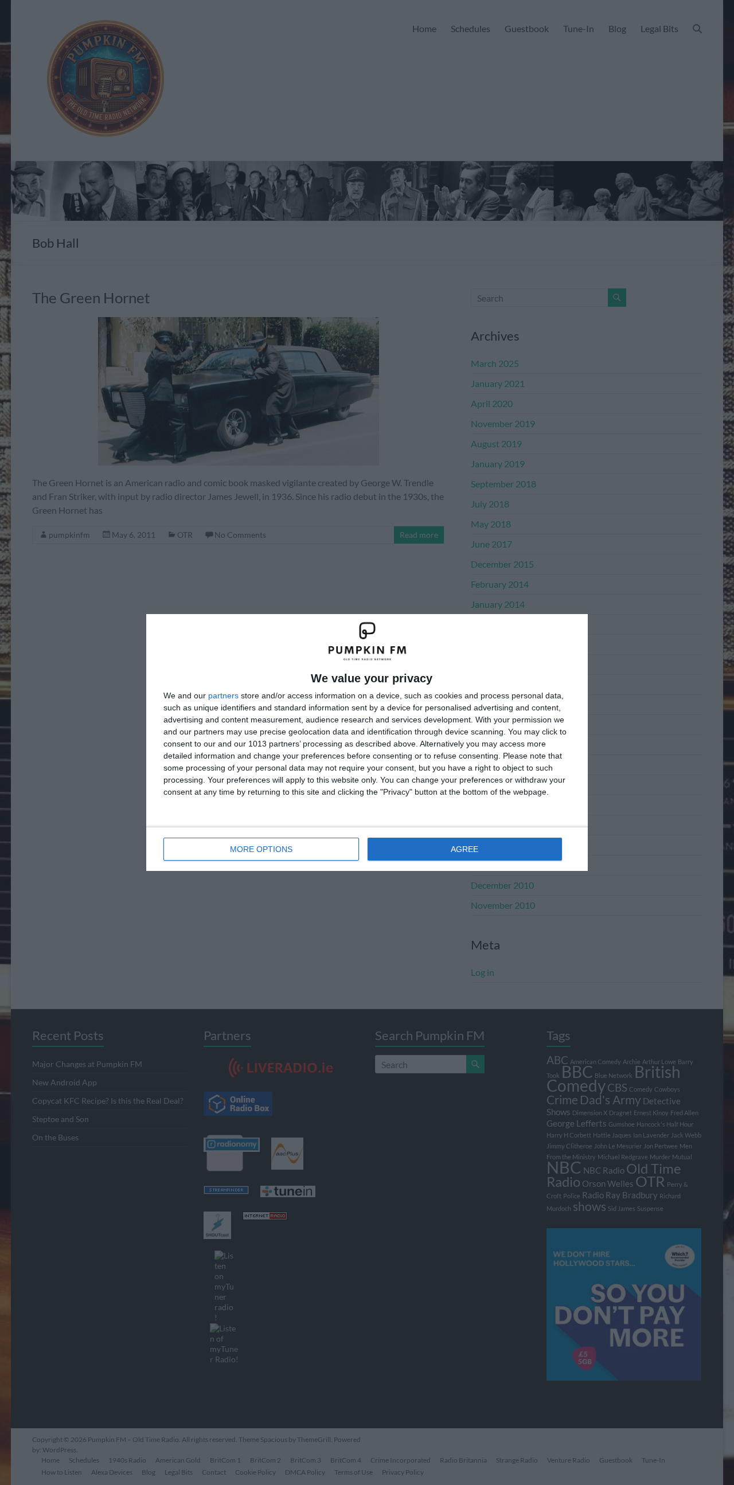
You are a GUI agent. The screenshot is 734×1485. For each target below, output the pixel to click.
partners (223, 695)
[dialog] (367, 742)
